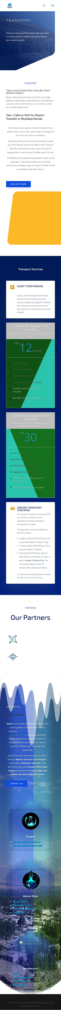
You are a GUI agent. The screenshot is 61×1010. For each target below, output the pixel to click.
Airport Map (20, 981)
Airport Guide (30, 896)
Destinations (20, 984)
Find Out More (18, 184)
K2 (18, 731)
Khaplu (23, 735)
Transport (19, 912)
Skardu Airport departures (27, 845)
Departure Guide (22, 905)
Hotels (16, 973)
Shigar (17, 735)
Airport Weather (22, 977)
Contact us (16, 783)
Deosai (36, 731)
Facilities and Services (25, 908)
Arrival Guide (20, 901)
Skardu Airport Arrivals (26, 841)
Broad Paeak (26, 731)
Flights (31, 836)
